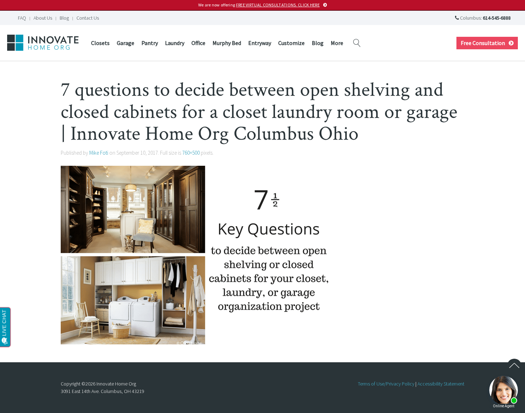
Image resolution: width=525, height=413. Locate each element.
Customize (291, 42)
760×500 (191, 152)
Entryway (259, 42)
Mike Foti (98, 152)
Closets (100, 42)
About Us (43, 18)
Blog (64, 18)
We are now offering (259, 5)
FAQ (22, 18)
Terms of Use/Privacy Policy (386, 383)
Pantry (149, 42)
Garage (125, 42)
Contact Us (87, 18)
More (337, 42)
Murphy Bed (226, 42)
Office (198, 42)
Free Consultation (483, 42)
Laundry (174, 42)
